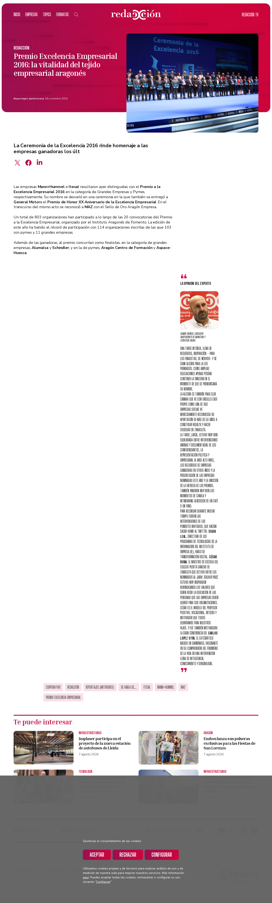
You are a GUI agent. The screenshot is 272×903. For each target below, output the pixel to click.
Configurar (162, 855)
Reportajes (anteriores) (29, 98)
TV (250, 14)
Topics (47, 14)
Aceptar (97, 855)
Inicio (17, 14)
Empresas (31, 14)
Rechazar (127, 855)
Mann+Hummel (165, 687)
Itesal (146, 687)
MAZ (183, 687)
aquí (86, 877)
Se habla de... (129, 687)
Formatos (62, 14)
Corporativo (53, 687)
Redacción (21, 47)
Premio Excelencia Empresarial (63, 697)
